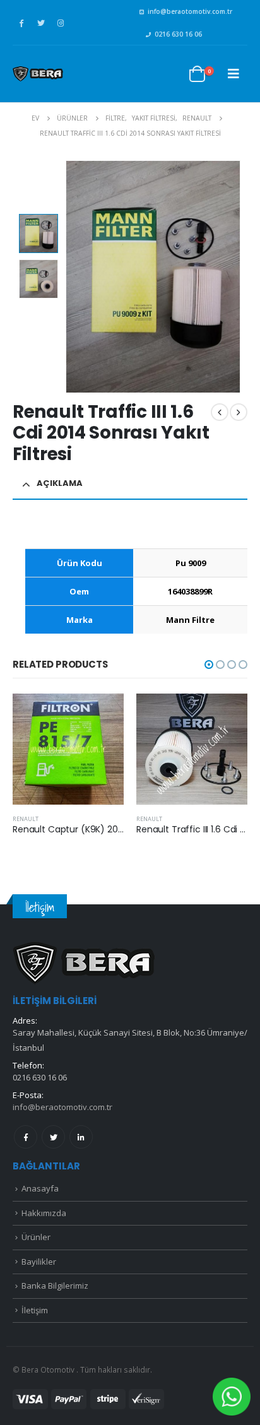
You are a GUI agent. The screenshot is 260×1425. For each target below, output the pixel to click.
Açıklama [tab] (60, 483)
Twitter (53, 1137)
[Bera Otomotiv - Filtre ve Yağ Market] (38, 73)
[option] (38, 233)
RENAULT (25, 819)
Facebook (25, 1137)
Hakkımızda (43, 1213)
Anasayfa (40, 1188)
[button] (209, 664)
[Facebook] (21, 23)
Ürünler (35, 1237)
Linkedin (81, 1137)
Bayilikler (38, 1261)
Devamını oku (103, 714)
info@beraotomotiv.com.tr (190, 11)
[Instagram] (60, 23)
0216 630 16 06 (178, 34)
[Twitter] (41, 23)
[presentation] (67, 276)
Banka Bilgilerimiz (54, 1285)
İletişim (34, 1310)
